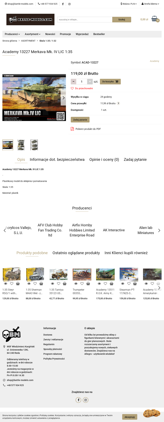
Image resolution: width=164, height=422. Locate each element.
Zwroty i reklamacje (53, 339)
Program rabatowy (52, 354)
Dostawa (47, 334)
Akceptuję (130, 417)
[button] (49, 328)
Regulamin (48, 344)
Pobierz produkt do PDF (88, 129)
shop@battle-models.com (20, 380)
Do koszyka (108, 81)
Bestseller (99, 34)
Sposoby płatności (52, 349)
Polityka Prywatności (54, 358)
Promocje (65, 34)
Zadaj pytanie (80, 119)
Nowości (50, 34)
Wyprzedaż (82, 34)
